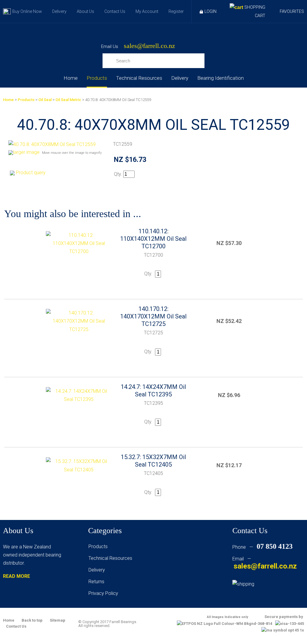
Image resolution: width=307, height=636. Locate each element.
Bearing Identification (220, 78)
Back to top (32, 620)
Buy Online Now (27, 11)
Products (97, 78)
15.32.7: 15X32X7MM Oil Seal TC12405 (153, 460)
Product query (31, 172)
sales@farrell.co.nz (149, 46)
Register (176, 11)
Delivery (59, 11)
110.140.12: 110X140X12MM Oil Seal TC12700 (153, 239)
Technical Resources (139, 78)
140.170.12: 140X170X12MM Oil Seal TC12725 (153, 316)
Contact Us (114, 11)
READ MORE (16, 576)
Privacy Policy (103, 593)
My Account (147, 11)
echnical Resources (111, 558)
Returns (96, 581)
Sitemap (57, 620)
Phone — (262, 547)
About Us (85, 11)
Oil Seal (45, 99)
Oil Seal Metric (68, 99)
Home (71, 78)
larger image (26, 152)
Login (210, 11)
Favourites (292, 11)
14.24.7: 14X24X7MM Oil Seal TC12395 (153, 390)
